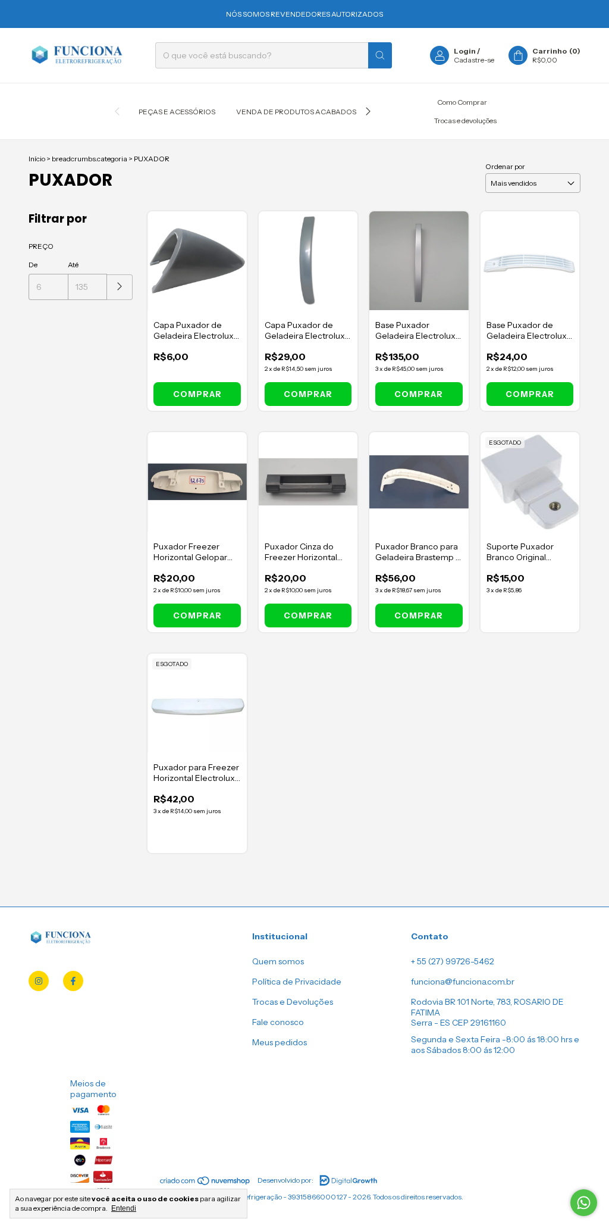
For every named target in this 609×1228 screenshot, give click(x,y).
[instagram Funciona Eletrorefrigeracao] (39, 981)
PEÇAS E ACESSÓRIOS (177, 111)
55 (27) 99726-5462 (455, 961)
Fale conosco (278, 1022)
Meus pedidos (279, 1042)
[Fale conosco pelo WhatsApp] (583, 1202)
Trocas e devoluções (465, 120)
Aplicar (120, 287)
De (33, 264)
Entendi (123, 1208)
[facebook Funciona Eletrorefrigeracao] (73, 981)
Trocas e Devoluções (292, 1001)
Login (465, 50)
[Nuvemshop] (205, 1183)
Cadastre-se (474, 59)
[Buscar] (380, 55)
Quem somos (278, 961)
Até (73, 264)
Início (37, 158)
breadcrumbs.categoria (89, 158)
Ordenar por (505, 166)
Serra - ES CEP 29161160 (458, 1022)
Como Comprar (462, 102)
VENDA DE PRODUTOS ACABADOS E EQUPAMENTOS (327, 111)
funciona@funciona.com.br (462, 981)
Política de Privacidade (296, 981)
